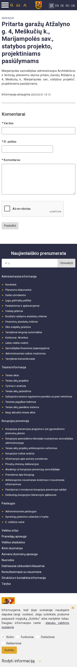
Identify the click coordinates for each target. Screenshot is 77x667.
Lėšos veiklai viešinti (16, 343)
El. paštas (10, 141)
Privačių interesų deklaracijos (22, 464)
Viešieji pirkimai (14, 311)
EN (57, 5)
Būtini (10, 637)
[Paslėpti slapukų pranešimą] (73, 608)
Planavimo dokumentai (18, 290)
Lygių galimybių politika (18, 300)
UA (73, 5)
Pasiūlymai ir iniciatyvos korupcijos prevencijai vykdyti (36, 489)
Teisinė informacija (14, 367)
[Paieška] (11, 5)
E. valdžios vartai (14, 522)
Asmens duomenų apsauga (20, 554)
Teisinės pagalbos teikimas (20, 402)
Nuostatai (10, 284)
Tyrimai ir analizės (15, 386)
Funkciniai (27, 637)
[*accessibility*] (18, 5)
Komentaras (12, 160)
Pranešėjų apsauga (14, 536)
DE (62, 5)
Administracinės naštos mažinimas (25, 353)
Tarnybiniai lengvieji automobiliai (23, 332)
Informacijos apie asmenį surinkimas (26, 458)
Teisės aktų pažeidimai (18, 391)
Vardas (9, 123)
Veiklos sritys (10, 530)
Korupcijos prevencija (15, 421)
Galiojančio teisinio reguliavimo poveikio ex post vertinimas (38, 396)
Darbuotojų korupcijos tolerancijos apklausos (30, 495)
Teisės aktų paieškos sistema (22, 407)
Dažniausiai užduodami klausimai (23, 566)
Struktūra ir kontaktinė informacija (24, 577)
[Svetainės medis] (24, 5)
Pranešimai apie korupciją (19, 474)
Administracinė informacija (19, 276)
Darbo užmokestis (15, 295)
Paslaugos (8, 503)
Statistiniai (48, 637)
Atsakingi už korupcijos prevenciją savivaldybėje (32, 469)
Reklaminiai (13, 643)
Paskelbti (10, 225)
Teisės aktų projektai (17, 380)
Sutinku (9, 650)
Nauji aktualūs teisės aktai (20, 412)
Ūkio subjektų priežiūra (18, 327)
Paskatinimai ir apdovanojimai (22, 305)
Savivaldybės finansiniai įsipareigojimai (27, 348)
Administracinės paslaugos (21, 511)
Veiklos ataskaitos (13, 542)
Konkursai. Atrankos (16, 337)
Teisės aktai (12, 375)
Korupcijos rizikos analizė (19, 453)
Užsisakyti (66, 263)
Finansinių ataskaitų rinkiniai (21, 321)
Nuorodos (8, 560)
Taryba (6, 583)
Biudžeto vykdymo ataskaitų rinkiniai (26, 316)
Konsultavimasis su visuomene (21, 572)
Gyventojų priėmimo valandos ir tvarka (26, 516)
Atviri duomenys (12, 548)
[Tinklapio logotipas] (38, 4)
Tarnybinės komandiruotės (20, 358)
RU (67, 5)
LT (51, 5)
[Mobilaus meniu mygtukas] (5, 5)
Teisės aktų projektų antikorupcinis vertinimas (31, 448)
